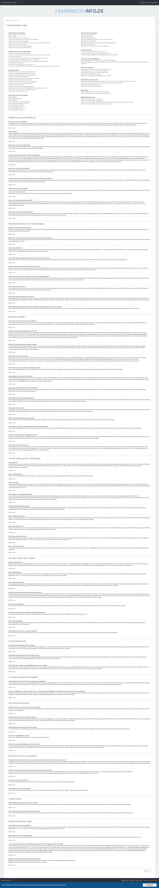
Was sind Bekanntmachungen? (17, 105)
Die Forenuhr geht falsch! (15, 56)
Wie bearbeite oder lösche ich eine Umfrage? (20, 80)
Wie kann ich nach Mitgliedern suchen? (91, 74)
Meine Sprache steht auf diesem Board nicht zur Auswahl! (24, 59)
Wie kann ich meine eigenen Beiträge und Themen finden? (96, 75)
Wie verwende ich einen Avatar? (17, 63)
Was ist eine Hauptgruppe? (88, 44)
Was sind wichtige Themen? (16, 106)
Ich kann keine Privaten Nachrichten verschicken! (93, 51)
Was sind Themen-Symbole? (16, 110)
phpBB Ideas (85, 837)
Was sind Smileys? (13, 100)
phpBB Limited (72, 269)
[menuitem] (15, 2)
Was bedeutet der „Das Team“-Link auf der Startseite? (95, 46)
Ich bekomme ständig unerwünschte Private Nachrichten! (96, 53)
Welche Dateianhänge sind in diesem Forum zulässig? (95, 91)
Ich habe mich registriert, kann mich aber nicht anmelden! (23, 39)
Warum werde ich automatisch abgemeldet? (20, 46)
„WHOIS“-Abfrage (128, 845)
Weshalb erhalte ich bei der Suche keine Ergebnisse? (94, 71)
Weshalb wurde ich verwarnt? (16, 84)
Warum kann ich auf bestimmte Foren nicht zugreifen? (23, 81)
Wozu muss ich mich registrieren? (17, 34)
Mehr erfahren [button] (62, 885)
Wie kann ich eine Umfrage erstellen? (18, 76)
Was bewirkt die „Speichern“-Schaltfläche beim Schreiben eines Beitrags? (28, 88)
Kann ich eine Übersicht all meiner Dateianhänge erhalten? (96, 93)
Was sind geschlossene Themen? (17, 108)
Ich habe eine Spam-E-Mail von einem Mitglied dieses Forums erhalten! (99, 55)
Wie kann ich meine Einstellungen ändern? (19, 53)
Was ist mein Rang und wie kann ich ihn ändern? (21, 64)
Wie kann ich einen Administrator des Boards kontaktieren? (96, 104)
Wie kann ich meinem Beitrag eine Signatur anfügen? (22, 75)
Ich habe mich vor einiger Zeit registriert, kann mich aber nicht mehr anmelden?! (29, 42)
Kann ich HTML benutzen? (15, 98)
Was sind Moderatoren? (87, 36)
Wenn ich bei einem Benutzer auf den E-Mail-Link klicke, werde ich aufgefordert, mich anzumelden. (34, 66)
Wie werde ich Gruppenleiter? (88, 41)
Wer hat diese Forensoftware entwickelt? (91, 99)
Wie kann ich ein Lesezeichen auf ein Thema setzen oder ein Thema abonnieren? (102, 83)
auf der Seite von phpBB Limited (22, 828)
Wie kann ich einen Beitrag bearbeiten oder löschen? (22, 73)
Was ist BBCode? (13, 97)
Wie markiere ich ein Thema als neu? (18, 91)
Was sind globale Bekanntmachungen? (19, 103)
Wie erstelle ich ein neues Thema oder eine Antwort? (22, 71)
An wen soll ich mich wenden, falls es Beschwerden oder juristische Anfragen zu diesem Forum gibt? (107, 102)
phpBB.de (83, 269)
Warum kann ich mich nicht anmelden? (19, 41)
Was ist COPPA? (13, 36)
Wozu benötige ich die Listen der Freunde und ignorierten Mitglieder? (99, 60)
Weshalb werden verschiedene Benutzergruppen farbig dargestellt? (98, 42)
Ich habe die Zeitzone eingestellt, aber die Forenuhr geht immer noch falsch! (28, 58)
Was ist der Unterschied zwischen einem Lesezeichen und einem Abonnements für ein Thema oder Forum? (109, 81)
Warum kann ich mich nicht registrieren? (19, 38)
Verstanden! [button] (149, 885)
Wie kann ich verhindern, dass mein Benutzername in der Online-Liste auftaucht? (30, 55)
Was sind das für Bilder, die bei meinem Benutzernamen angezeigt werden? (28, 61)
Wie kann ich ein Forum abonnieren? (90, 84)
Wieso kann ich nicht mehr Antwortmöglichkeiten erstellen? (24, 78)
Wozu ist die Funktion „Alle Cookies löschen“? (20, 47)
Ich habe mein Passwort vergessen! (18, 44)
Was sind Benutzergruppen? (88, 38)
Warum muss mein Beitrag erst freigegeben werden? (22, 89)
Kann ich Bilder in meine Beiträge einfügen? (20, 101)
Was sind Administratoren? (88, 34)
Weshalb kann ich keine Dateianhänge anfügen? (21, 83)
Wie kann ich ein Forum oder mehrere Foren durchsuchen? (96, 69)
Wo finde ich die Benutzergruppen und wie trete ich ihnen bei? (97, 39)
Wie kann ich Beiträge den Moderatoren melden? (21, 86)
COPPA (98, 156)
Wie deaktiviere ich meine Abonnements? (92, 86)
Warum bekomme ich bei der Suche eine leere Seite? (94, 72)
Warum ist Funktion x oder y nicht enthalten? (92, 100)
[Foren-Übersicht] (79, 11)
